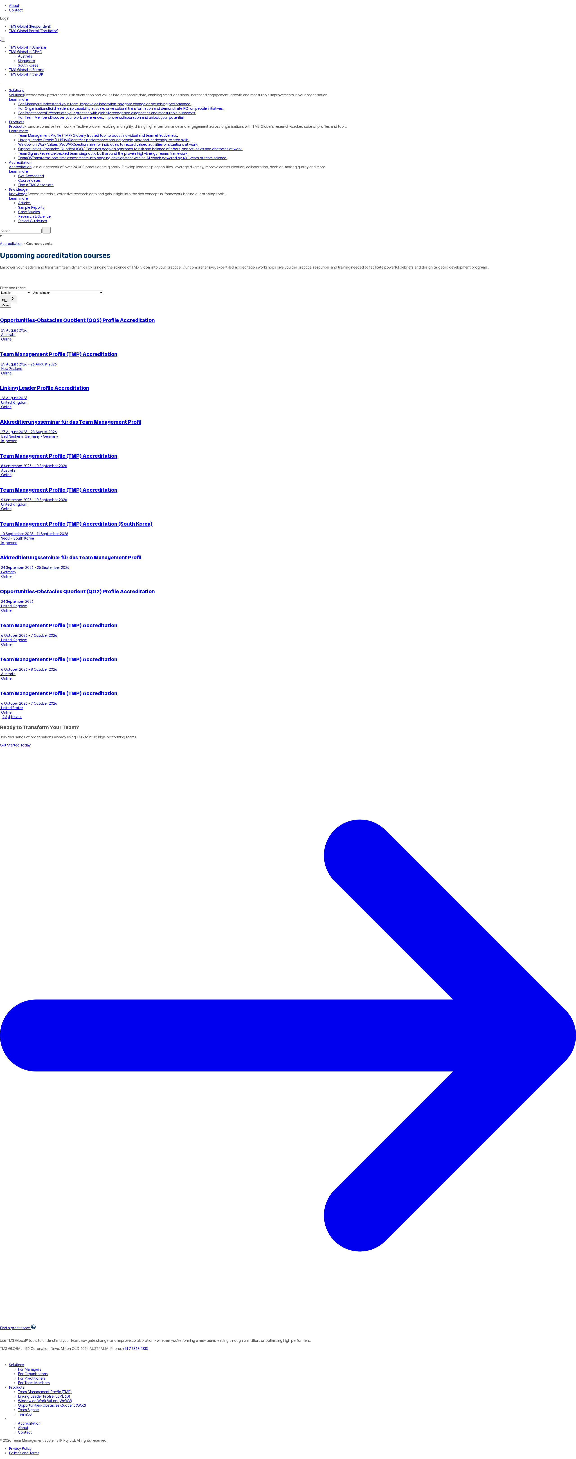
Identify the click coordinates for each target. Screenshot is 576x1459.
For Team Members (34, 1383)
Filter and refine (13, 288)
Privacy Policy (20, 1448)
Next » (16, 717)
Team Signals (28, 1410)
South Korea (28, 65)
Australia (25, 56)
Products (16, 122)
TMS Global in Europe (26, 70)
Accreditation (20, 162)
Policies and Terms (24, 1453)
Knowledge (18, 189)
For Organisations (33, 1374)
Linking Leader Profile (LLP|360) (44, 1396)
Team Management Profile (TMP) (45, 1392)
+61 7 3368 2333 (135, 1349)
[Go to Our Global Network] (0, 39)
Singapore (26, 61)
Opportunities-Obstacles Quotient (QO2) (52, 1405)
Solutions (16, 90)
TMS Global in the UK (26, 74)
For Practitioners (32, 1378)
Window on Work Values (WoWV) (45, 1401)
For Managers (29, 1369)
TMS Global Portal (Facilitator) (33, 31)
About (14, 6)
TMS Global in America (27, 47)
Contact (16, 10)
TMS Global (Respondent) (30, 26)
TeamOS (25, 1414)
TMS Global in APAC (25, 52)
